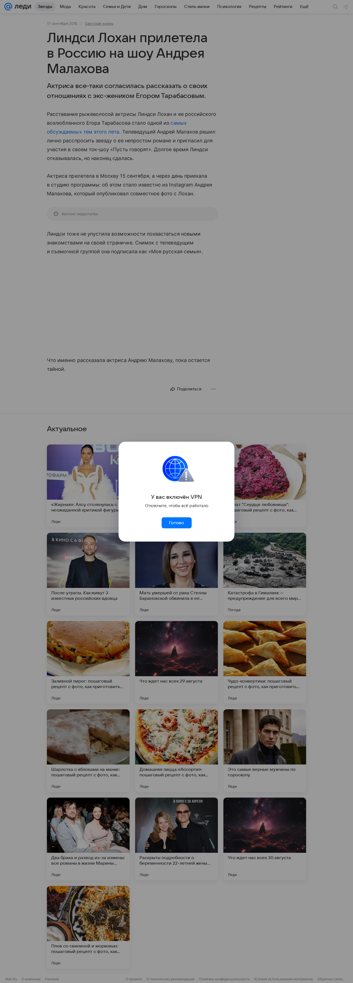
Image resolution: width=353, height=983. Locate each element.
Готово (176, 522)
